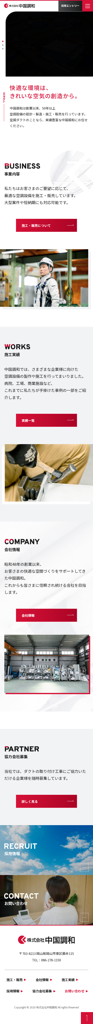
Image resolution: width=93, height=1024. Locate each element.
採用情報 (12, 991)
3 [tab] (2, 48)
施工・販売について (36, 225)
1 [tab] (2, 41)
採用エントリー (70, 5)
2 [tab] (2, 45)
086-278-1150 (51, 960)
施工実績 (68, 979)
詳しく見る (30, 801)
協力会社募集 (42, 991)
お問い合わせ (74, 991)
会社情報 (28, 615)
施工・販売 (14, 979)
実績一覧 (28, 420)
